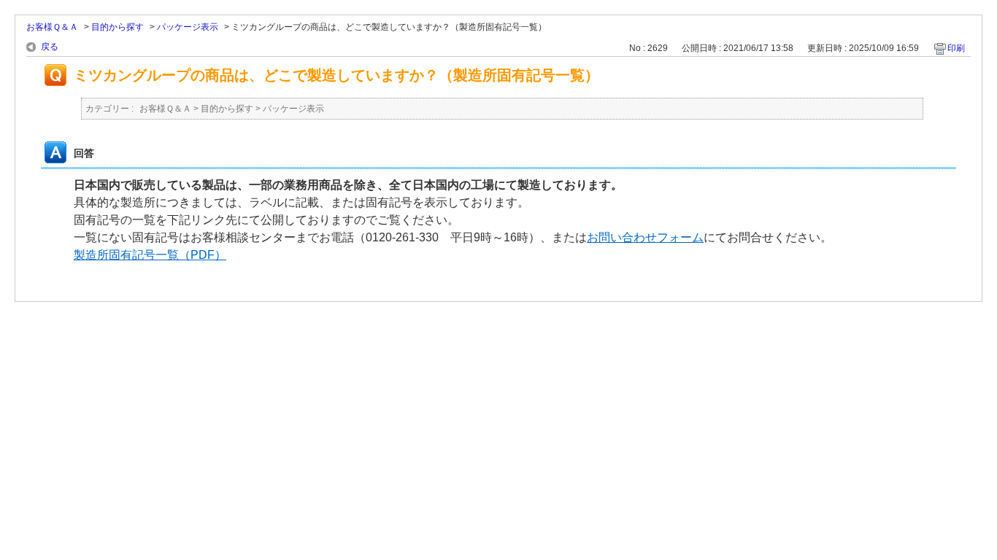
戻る (49, 47)
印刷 (956, 48)
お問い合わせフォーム (645, 237)
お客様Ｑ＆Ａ (52, 27)
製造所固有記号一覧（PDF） (150, 255)
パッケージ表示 (187, 27)
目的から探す (117, 27)
